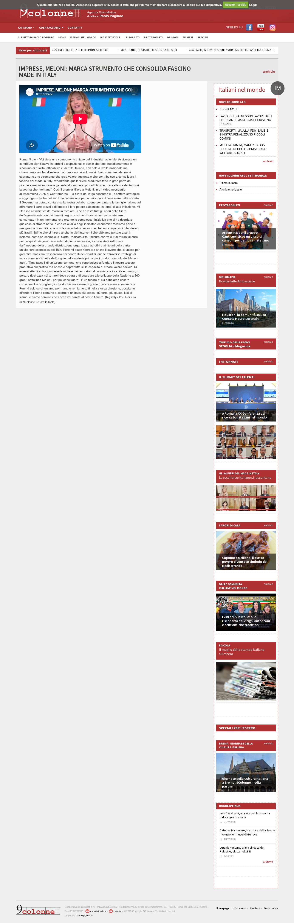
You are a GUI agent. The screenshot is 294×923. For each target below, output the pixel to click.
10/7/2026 (228, 839)
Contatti (75, 27)
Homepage (222, 908)
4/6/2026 (227, 856)
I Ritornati (132, 37)
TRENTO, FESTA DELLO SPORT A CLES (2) (80, 50)
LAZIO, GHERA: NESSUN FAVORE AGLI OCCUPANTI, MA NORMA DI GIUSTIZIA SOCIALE (246, 120)
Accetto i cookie (235, 4)
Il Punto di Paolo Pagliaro (36, 37)
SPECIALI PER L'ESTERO (237, 728)
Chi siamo (240, 908)
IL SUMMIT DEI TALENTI (237, 377)
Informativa (271, 908)
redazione (118, 911)
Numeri (188, 37)
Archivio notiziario (231, 189)
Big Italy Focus (110, 37)
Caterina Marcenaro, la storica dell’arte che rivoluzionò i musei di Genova (247, 832)
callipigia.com (86, 915)
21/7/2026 (228, 821)
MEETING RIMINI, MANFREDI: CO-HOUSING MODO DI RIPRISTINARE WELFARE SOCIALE (243, 149)
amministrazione (98, 911)
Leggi (253, 4)
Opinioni (173, 37)
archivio (269, 71)
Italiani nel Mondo (83, 37)
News (62, 37)
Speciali (202, 37)
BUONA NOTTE (230, 109)
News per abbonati (33, 50)
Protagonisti (153, 37)
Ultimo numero (229, 183)
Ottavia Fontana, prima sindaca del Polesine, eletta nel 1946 (242, 849)
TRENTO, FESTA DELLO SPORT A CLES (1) (149, 50)
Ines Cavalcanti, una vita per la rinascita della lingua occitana (245, 815)
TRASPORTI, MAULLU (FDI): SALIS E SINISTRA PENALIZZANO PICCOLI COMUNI (244, 134)
